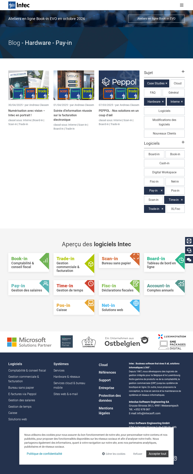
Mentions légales (106, 410)
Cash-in (164, 163)
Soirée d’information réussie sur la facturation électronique (73, 115)
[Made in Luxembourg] (89, 341)
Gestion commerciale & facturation (23, 379)
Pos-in (175, 190)
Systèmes (61, 364)
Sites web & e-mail (66, 394)
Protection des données (110, 398)
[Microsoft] (29, 341)
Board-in (38, 120)
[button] (164, 74)
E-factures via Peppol (22, 394)
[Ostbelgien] (127, 341)
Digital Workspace (164, 172)
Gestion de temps (19, 406)
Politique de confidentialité (44, 454)
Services (59, 370)
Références (107, 372)
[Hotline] (189, 250)
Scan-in (12, 124)
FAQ (152, 92)
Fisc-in (154, 181)
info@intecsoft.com (148, 413)
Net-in (175, 181)
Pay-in (153, 190)
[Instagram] (174, 458)
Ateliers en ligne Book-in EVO (156, 18)
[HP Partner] (67, 341)
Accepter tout (157, 454)
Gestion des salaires (21, 400)
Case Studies (156, 83)
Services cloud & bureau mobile (69, 385)
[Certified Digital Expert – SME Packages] (172, 341)
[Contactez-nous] (189, 259)
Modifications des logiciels (164, 122)
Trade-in (23, 124)
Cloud (178, 83)
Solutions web (17, 419)
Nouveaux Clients (164, 133)
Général (173, 92)
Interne (27, 120)
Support (105, 380)
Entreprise (106, 388)
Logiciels (164, 111)
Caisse (12, 413)
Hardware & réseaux (67, 376)
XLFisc (175, 209)
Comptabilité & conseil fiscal (27, 370)
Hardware (154, 101)
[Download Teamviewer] (189, 241)
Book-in (175, 154)
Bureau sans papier (21, 387)
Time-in (174, 200)
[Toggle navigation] (182, 5)
